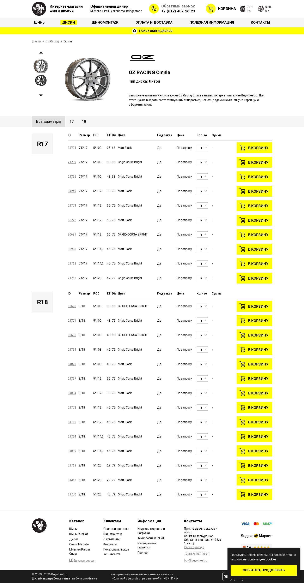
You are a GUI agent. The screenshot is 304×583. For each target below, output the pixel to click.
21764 (72, 436)
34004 (72, 393)
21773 (72, 205)
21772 (72, 407)
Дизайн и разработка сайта (51, 578)
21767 (72, 378)
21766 (72, 278)
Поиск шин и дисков (155, 30)
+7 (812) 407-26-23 (178, 11)
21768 (72, 465)
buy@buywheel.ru (195, 560)
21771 (72, 320)
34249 (72, 191)
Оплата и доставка (153, 22)
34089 (72, 451)
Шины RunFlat (78, 534)
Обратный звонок (178, 6)
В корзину (258, 148)
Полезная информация (211, 22)
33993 (72, 249)
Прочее (143, 552)
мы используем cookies (259, 559)
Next (40, 95)
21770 (72, 494)
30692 (72, 335)
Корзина (227, 8)
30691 (72, 234)
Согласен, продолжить (264, 570)
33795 (72, 147)
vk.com (227, 576)
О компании (111, 539)
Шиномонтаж (105, 22)
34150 (72, 422)
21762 (72, 263)
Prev (40, 52)
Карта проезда (194, 547)
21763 (72, 349)
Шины (39, 22)
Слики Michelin (79, 544)
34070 (72, 364)
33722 (72, 220)
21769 (72, 162)
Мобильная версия (82, 560)
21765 (72, 176)
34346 (72, 480)
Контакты (260, 22)
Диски (68, 22)
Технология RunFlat (151, 538)
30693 (72, 306)
